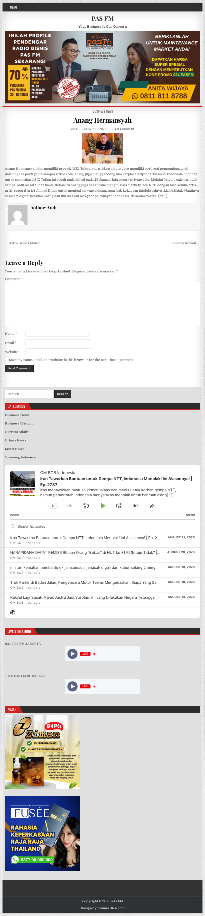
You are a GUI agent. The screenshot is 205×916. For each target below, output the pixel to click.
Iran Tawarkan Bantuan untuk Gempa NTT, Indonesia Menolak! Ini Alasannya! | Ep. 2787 (87, 537)
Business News (103, 111)
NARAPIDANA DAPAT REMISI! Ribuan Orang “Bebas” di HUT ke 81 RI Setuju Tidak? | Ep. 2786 (92, 552)
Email (10, 343)
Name (11, 333)
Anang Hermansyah (103, 120)
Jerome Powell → (186, 243)
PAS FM (103, 18)
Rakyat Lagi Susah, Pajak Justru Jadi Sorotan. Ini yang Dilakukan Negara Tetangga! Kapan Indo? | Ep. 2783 (103, 597)
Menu (13, 7)
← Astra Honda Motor (22, 243)
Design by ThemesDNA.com (102, 908)
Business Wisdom (19, 423)
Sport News (14, 449)
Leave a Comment (123, 129)
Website (11, 352)
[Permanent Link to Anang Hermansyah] (102, 148)
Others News (15, 440)
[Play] (72, 654)
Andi (74, 129)
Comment (14, 279)
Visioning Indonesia (20, 457)
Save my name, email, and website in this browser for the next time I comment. (71, 360)
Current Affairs (17, 432)
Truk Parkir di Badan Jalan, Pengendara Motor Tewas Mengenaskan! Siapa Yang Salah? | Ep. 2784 (96, 582)
